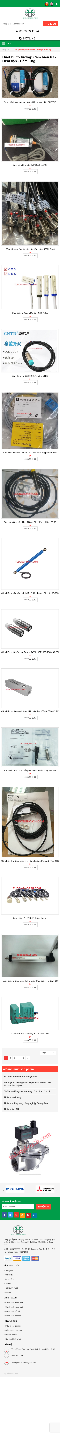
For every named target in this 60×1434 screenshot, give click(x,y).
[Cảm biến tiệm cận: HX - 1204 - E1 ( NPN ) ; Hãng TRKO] (30, 493)
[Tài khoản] (56, 4)
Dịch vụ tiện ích (11, 1334)
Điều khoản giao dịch (13, 1330)
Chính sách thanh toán (14, 1302)
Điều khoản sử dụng (13, 1326)
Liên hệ (8, 1292)
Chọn (44, 1052)
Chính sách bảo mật (13, 1315)
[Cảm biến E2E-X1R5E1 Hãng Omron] (30, 896)
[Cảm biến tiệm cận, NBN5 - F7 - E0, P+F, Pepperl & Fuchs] (30, 421)
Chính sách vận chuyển (14, 1307)
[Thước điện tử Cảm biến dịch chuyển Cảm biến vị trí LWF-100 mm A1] (30, 956)
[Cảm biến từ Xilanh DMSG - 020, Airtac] (30, 287)
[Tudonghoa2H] (30, 14)
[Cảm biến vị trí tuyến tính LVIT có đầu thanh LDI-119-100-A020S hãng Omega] (30, 564)
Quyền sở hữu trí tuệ (13, 1339)
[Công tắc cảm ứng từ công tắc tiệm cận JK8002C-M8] (30, 213)
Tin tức (8, 1283)
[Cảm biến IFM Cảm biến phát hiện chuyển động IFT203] (30, 747)
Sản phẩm (9, 1279)
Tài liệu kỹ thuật (11, 1288)
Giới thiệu (9, 1274)
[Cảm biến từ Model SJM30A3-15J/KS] (30, 140)
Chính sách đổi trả (12, 1311)
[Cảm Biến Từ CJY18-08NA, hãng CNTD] (30, 351)
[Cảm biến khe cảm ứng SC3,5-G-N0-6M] (30, 1013)
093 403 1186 (30, 109)
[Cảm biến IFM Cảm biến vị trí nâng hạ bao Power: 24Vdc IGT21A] (30, 822)
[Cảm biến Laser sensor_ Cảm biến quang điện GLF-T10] (30, 82)
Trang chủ (5, 49)
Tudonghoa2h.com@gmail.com (23, 1362)
